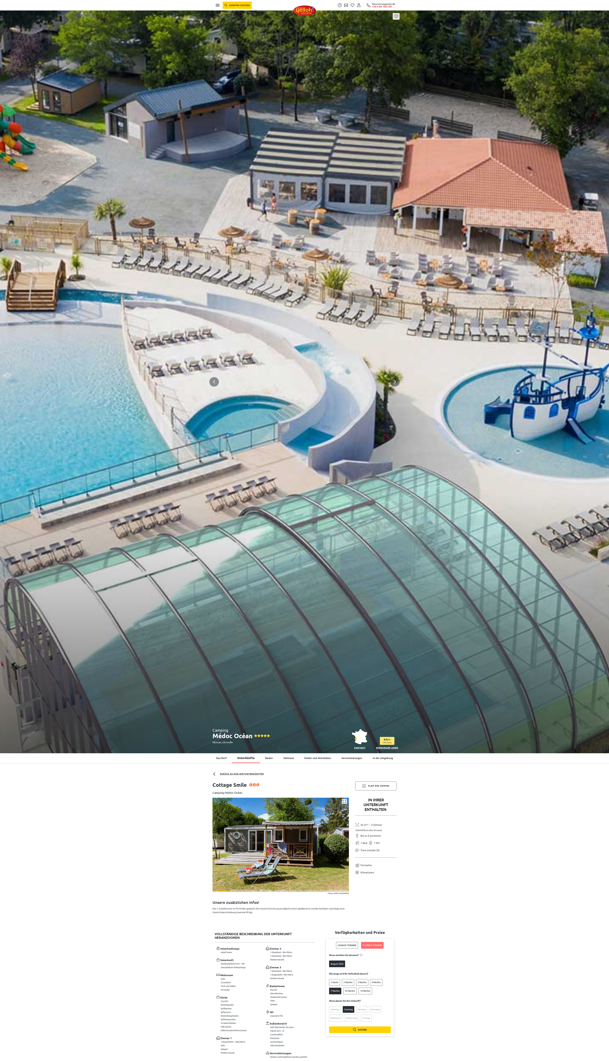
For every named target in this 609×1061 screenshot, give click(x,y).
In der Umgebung (383, 758)
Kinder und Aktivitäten (317, 758)
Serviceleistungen (351, 758)
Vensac (217, 742)
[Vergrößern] (344, 801)
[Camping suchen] (237, 5)
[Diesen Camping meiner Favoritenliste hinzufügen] (396, 16)
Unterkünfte (246, 757)
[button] (304, 375)
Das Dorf (221, 758)
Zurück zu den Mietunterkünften (242, 774)
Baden (269, 758)
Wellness (288, 758)
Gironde (227, 742)
